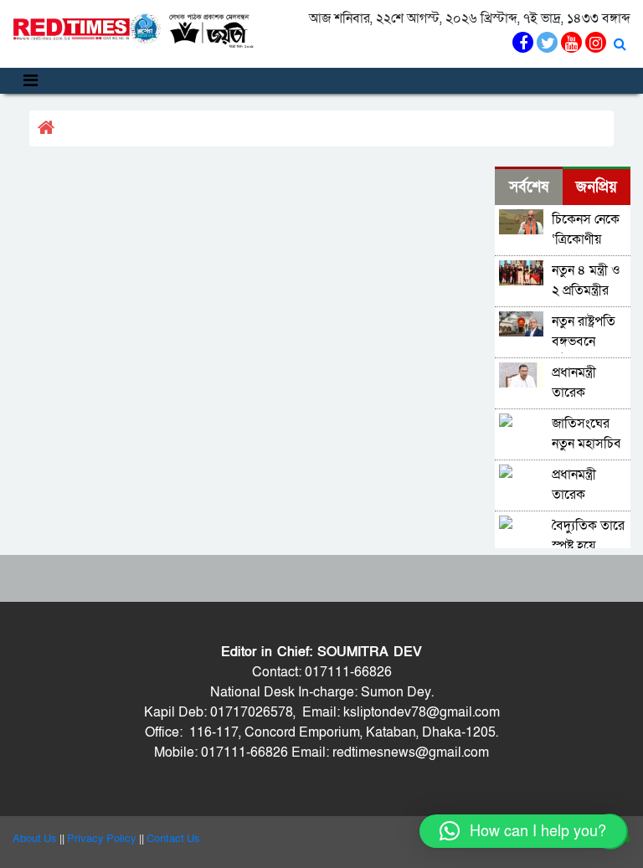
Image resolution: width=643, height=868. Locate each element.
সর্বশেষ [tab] (528, 187)
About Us (35, 838)
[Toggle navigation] (31, 81)
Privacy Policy (101, 838)
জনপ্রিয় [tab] (596, 187)
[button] (522, 831)
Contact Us (173, 838)
